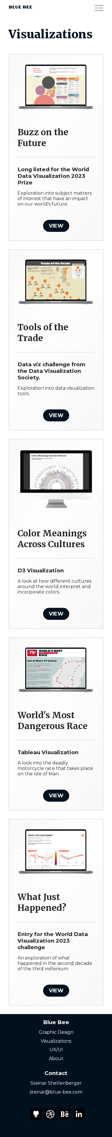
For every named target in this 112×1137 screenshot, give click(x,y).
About (56, 1058)
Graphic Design (56, 1032)
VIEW (56, 226)
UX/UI (56, 1049)
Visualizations (56, 1041)
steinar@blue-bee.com (56, 1092)
